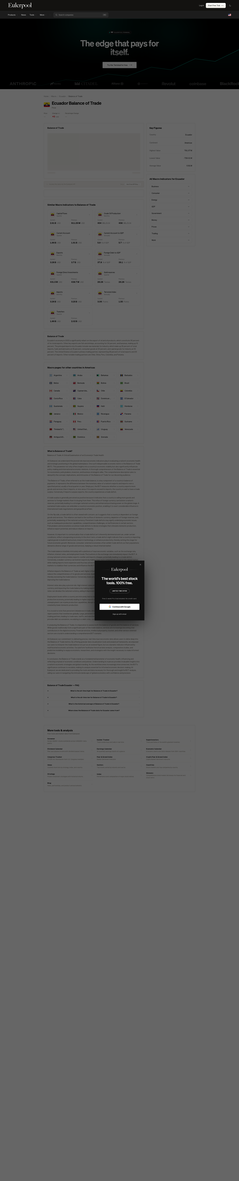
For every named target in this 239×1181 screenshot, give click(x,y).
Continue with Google (121, 607)
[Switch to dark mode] (230, 5)
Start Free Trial (214, 5)
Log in (201, 5)
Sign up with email (119, 614)
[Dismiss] (140, 565)
